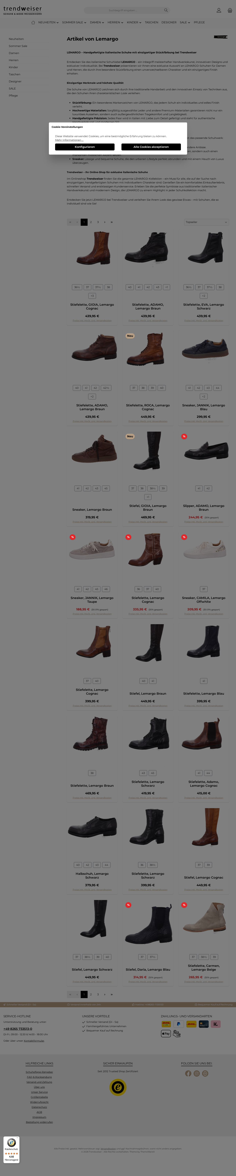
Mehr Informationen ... (69, 140)
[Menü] (17, 1138)
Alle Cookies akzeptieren (151, 147)
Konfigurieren (85, 147)
